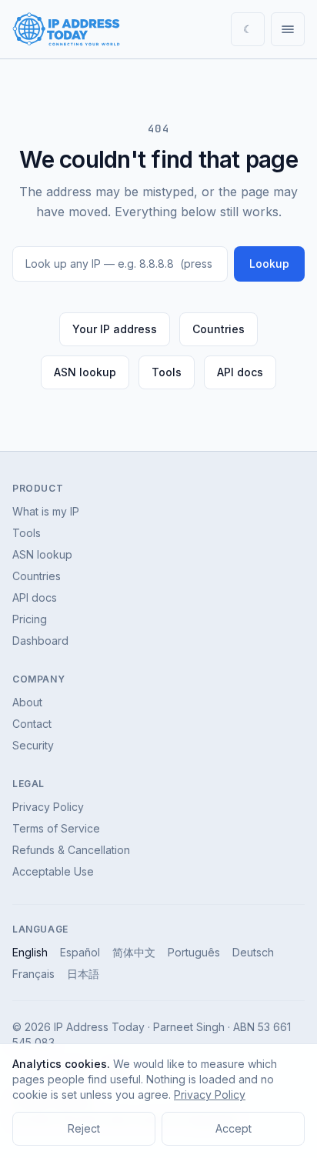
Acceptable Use (53, 871)
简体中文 (133, 952)
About (27, 702)
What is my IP (45, 511)
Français (33, 973)
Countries (218, 328)
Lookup (269, 263)
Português (194, 952)
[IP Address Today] (66, 29)
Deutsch (253, 952)
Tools (167, 372)
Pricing (29, 619)
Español (80, 952)
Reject (84, 1128)
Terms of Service (56, 828)
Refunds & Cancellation (71, 849)
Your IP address (114, 328)
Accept (233, 1128)
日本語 (83, 973)
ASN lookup (85, 372)
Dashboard (40, 640)
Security (33, 745)
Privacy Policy (48, 806)
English (30, 952)
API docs (240, 372)
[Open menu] (288, 29)
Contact (32, 723)
